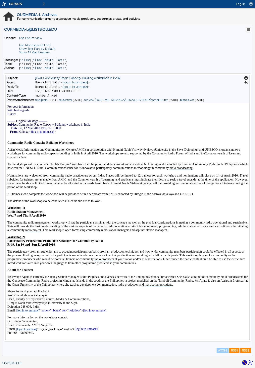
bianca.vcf (187, 100)
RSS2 (245, 350)
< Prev (37, 60)
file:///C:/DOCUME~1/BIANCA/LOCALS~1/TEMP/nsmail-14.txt (126, 100)
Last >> (61, 60)
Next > (49, 60)
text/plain (41, 100)
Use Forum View (30, 38)
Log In (240, 4)
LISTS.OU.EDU (12, 363)
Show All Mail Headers (34, 52)
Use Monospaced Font (35, 45)
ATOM (222, 350)
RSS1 (234, 350)
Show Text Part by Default (37, 49)
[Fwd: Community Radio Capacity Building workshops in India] (78, 78)
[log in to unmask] (75, 82)
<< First (25, 60)
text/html (65, 100)
